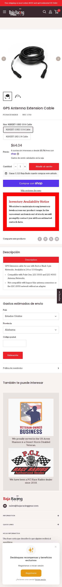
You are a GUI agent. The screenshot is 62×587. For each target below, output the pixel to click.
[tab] (31, 260)
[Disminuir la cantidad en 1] (15, 166)
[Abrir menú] (4, 12)
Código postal (9, 337)
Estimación (13, 355)
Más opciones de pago (31, 190)
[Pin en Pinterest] (45, 239)
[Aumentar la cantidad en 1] (25, 166)
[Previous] (4, 59)
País (5, 310)
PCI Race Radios (10, 115)
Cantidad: (7, 166)
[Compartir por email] (57, 239)
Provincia (7, 323)
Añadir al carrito (44, 166)
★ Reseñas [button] (59, 296)
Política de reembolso (13, 368)
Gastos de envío (18, 158)
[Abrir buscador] (44, 11)
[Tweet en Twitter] (51, 239)
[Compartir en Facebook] (40, 239)
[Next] (58, 59)
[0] (56, 12)
